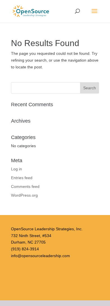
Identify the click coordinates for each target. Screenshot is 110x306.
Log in (16, 169)
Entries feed (21, 177)
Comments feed (25, 186)
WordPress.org (24, 195)
